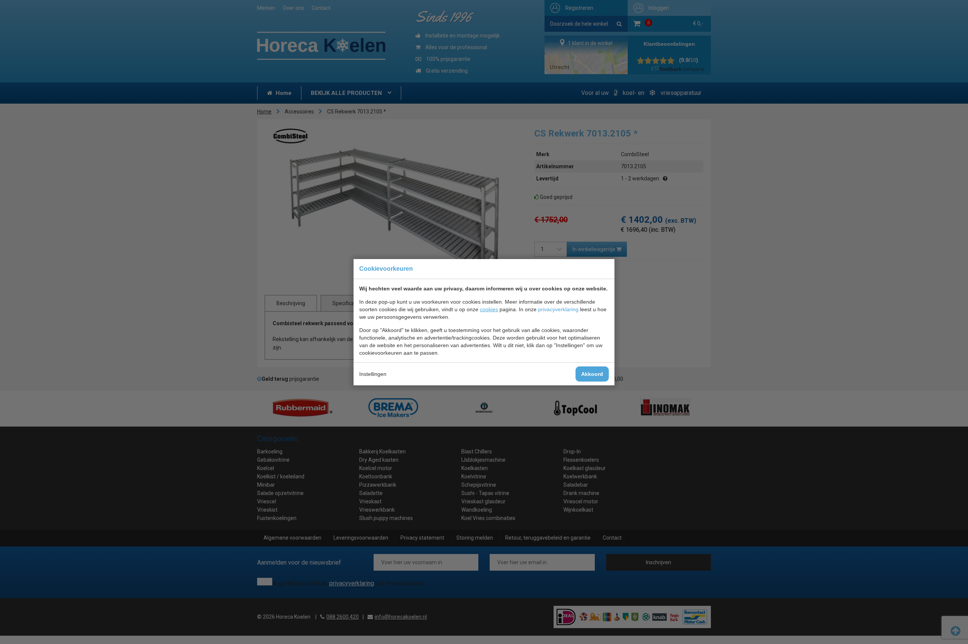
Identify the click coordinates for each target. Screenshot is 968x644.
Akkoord (592, 374)
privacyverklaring (558, 309)
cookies (489, 309)
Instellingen (372, 374)
